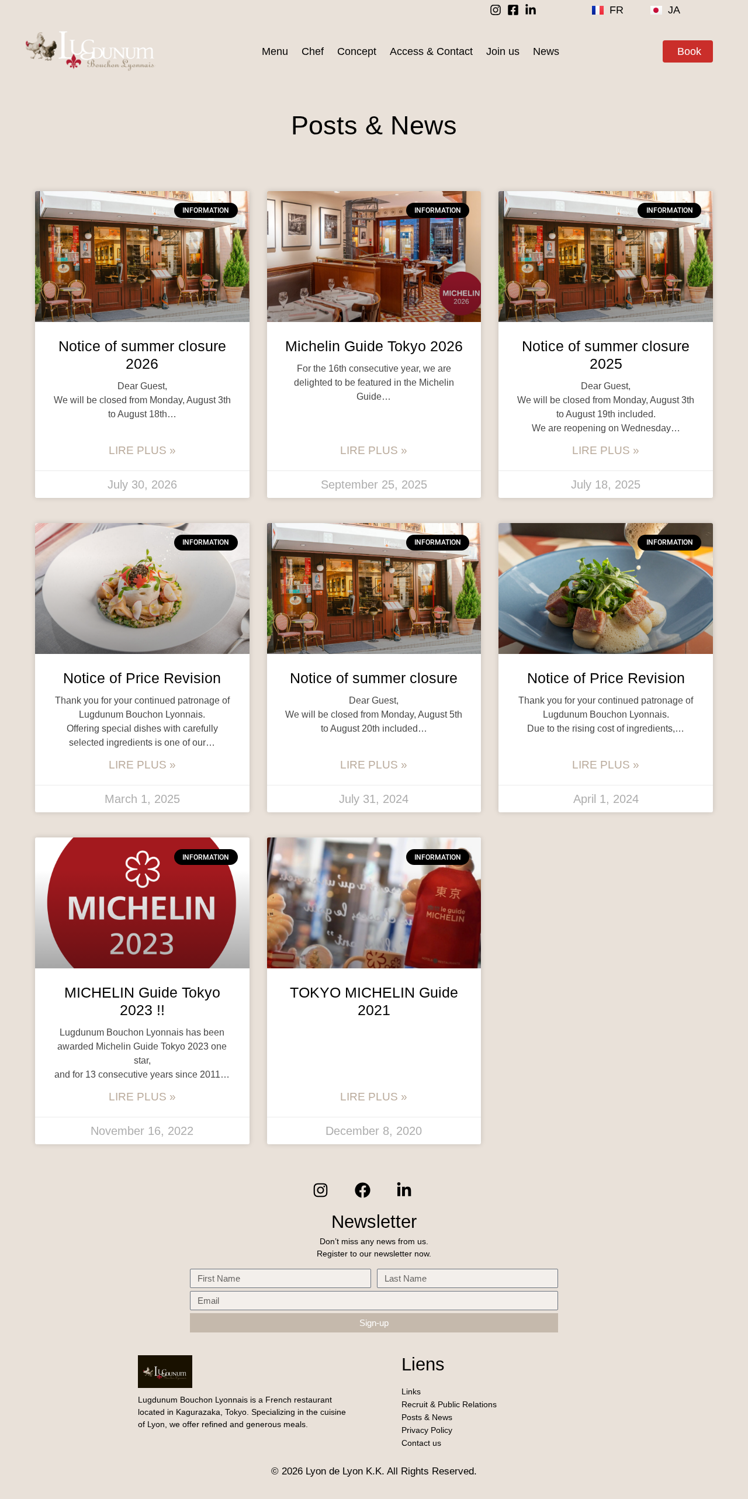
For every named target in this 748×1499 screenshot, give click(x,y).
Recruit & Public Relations (449, 1404)
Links (411, 1391)
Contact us (421, 1443)
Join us (503, 51)
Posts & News (426, 1417)
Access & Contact (431, 51)
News (546, 51)
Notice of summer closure (374, 678)
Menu (275, 51)
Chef (313, 51)
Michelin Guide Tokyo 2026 (374, 346)
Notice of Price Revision (142, 678)
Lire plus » (142, 450)
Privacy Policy (426, 1430)
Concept (356, 51)
